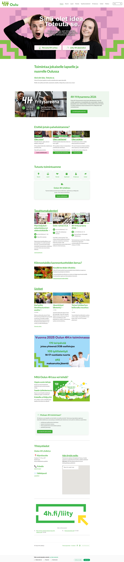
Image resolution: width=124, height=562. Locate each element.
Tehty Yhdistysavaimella (85, 545)
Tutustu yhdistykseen (62, 196)
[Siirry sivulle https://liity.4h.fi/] (62, 514)
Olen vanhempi (59, 139)
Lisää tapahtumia (38, 252)
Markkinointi (54, 559)
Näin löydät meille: (70, 455)
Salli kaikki (87, 559)
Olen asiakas (77, 139)
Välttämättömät (38, 559)
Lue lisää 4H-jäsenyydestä (44, 431)
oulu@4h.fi (36, 475)
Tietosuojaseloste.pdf (69, 530)
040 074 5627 (37, 468)
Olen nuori (39, 139)
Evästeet (73, 545)
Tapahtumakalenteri (46, 210)
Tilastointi (47, 559)
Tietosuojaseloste (66, 545)
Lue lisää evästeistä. (53, 557)
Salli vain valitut (78, 559)
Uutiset (38, 288)
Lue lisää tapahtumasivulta (79, 111)
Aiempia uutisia (37, 326)
